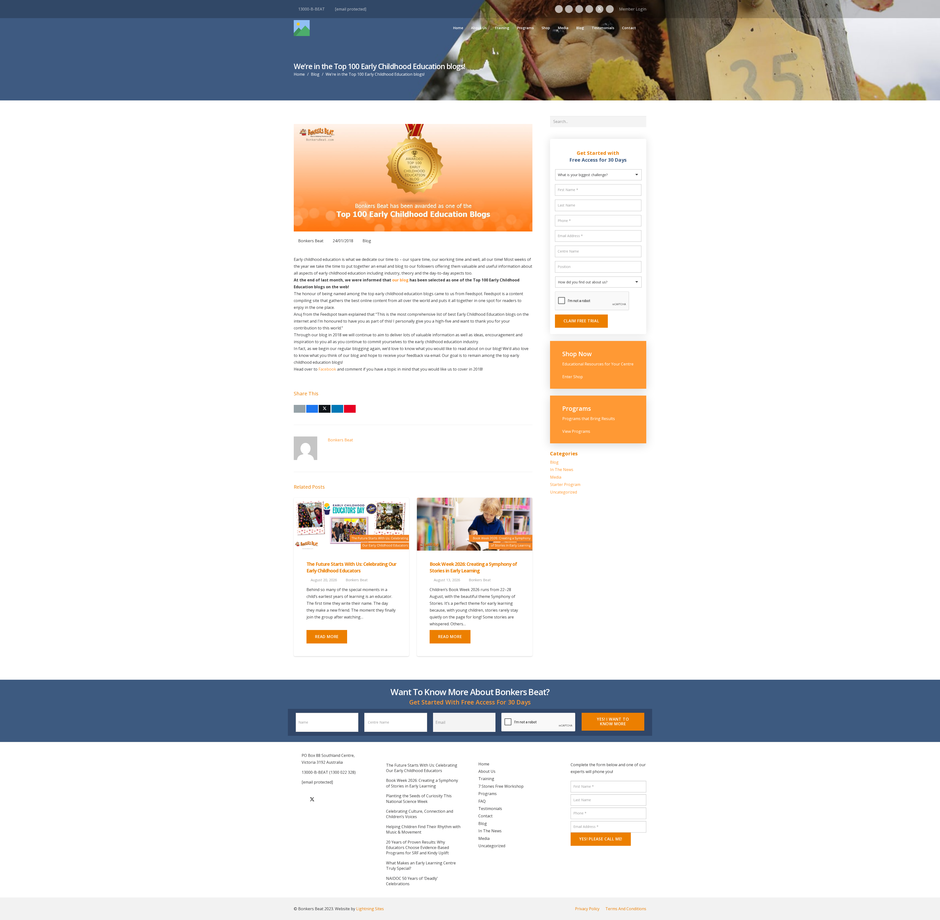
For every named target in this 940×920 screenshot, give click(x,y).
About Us (486, 771)
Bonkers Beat (310, 240)
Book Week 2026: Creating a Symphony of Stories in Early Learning (473, 567)
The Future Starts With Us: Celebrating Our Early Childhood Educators (351, 567)
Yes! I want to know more (613, 721)
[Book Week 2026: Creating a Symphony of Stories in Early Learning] (474, 501)
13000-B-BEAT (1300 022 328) (329, 772)
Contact (485, 816)
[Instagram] (569, 9)
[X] (599, 9)
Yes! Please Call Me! (600, 839)
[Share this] (312, 409)
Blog (367, 240)
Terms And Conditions (625, 908)
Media (555, 477)
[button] (511, 28)
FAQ (482, 801)
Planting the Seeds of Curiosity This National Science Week (419, 798)
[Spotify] (610, 9)
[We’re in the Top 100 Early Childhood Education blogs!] (413, 127)
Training (486, 778)
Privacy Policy (587, 908)
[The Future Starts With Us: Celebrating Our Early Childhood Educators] (351, 501)
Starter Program (565, 484)
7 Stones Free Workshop (501, 786)
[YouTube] (589, 9)
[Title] (302, 28)
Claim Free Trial (581, 321)
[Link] (598, 365)
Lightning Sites (370, 908)
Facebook (327, 369)
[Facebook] (559, 9)
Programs (487, 793)
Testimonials (490, 808)
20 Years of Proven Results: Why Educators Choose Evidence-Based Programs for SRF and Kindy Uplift (417, 847)
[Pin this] (350, 409)
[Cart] (642, 28)
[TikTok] (579, 9)
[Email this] (300, 409)
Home (483, 764)
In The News (561, 469)
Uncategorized (563, 492)
